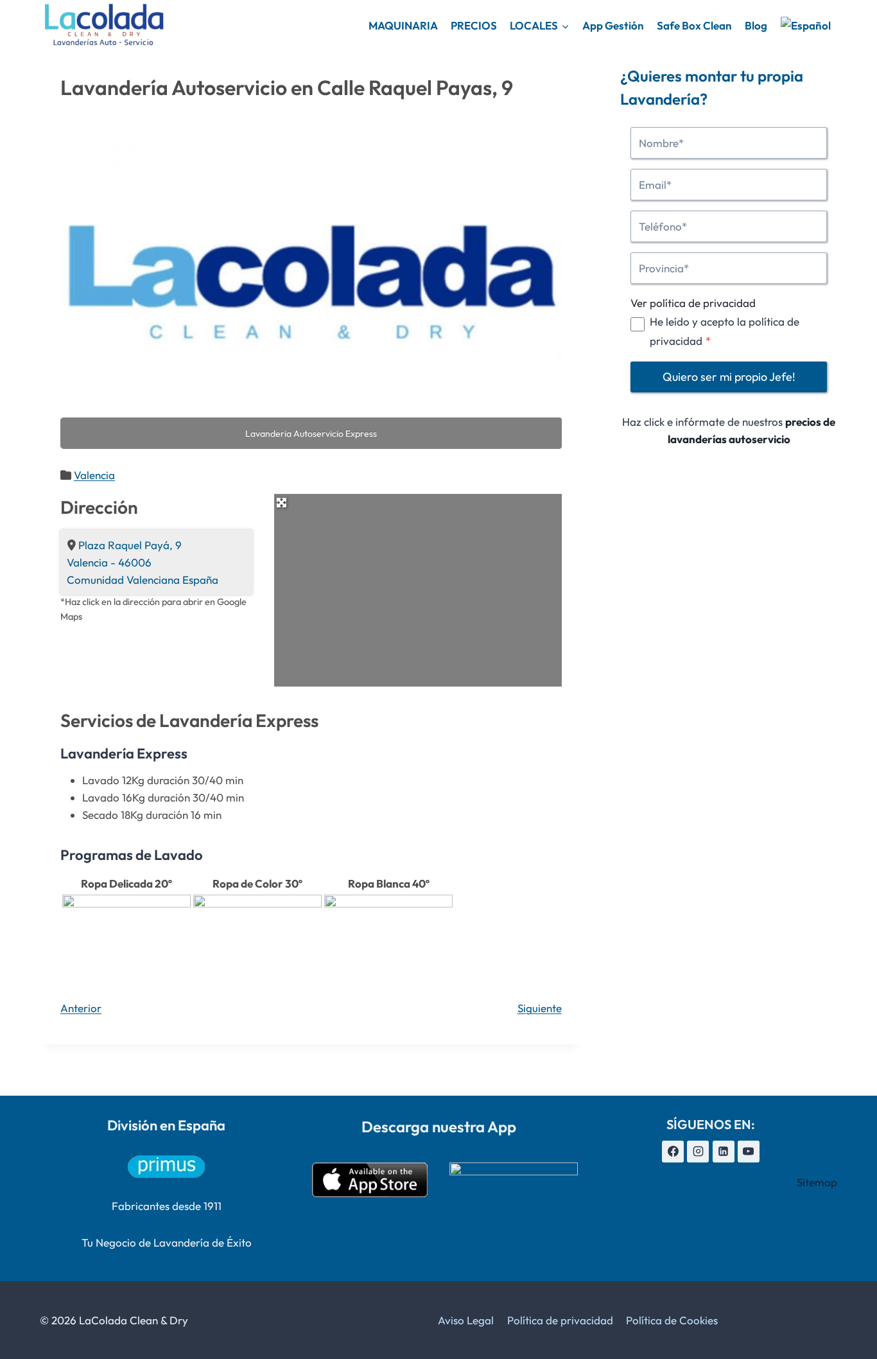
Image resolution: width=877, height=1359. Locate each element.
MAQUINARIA (403, 25)
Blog (756, 25)
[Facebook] (673, 1151)
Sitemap (817, 1182)
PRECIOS (474, 25)
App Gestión (613, 25)
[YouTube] (749, 1151)
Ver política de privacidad (693, 303)
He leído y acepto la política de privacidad (724, 330)
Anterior (80, 1008)
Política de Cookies (672, 1320)
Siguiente (539, 1008)
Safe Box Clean (694, 25)
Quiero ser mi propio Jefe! (729, 376)
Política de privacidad (560, 1320)
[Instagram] (698, 1151)
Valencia (94, 475)
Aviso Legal (466, 1320)
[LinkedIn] (723, 1151)
